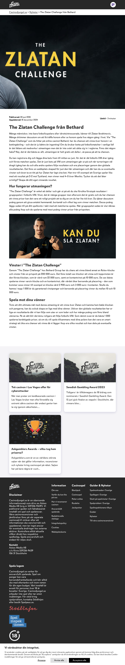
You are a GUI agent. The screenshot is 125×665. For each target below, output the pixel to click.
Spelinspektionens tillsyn (101, 507)
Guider (93, 512)
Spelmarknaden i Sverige (101, 490)
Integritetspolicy (59, 523)
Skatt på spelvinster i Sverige (103, 499)
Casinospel (77, 494)
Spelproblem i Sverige (100, 503)
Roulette (75, 503)
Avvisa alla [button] (59, 660)
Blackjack (76, 490)
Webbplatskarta (59, 532)
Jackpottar (77, 507)
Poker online (77, 499)
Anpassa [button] (41, 660)
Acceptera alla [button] (79, 660)
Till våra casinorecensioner (102, 520)
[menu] (113, 4)
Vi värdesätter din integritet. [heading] (22, 647)
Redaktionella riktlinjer (58, 517)
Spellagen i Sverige (98, 494)
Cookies (55, 527)
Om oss (55, 490)
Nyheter (93, 516)
